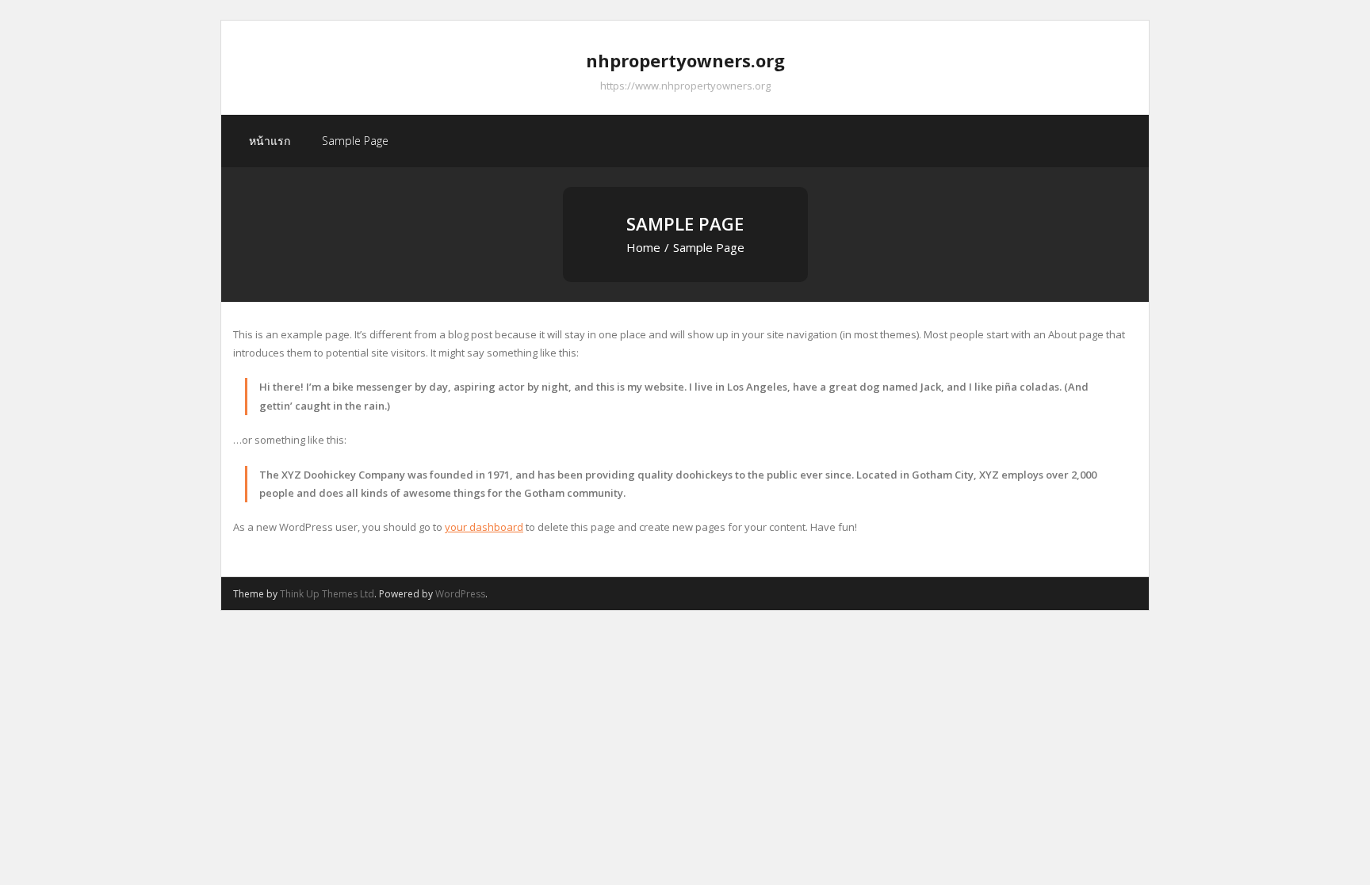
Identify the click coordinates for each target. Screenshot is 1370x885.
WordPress (460, 594)
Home (643, 247)
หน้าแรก (269, 140)
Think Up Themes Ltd (327, 594)
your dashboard (484, 527)
